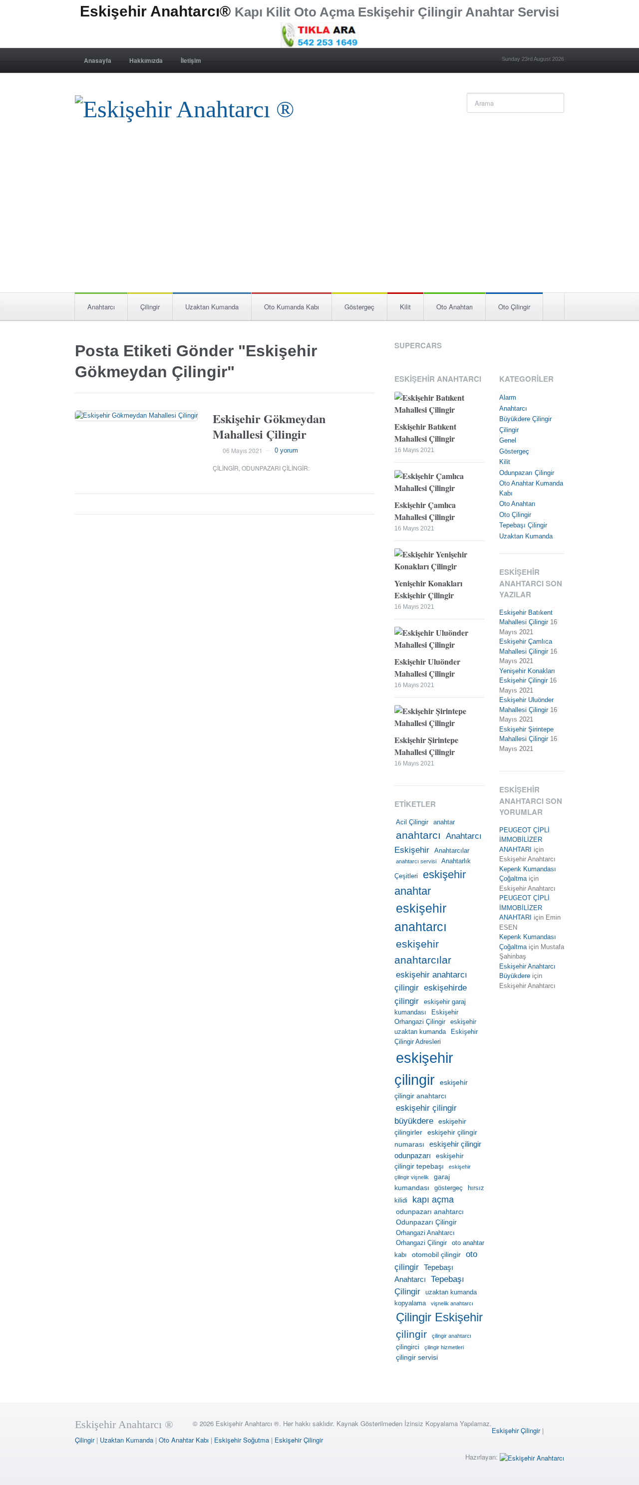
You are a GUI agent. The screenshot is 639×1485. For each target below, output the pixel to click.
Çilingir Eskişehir (439, 1317)
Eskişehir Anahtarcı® (155, 11)
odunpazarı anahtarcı (430, 1212)
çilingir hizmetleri (444, 1347)
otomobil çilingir (436, 1254)
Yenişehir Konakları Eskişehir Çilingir (428, 589)
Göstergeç (359, 306)
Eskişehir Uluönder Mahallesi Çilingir (427, 667)
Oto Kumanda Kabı (291, 306)
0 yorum (286, 450)
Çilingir (150, 306)
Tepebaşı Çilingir (523, 525)
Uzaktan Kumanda (212, 306)
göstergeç (448, 1188)
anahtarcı (418, 835)
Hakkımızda (146, 60)
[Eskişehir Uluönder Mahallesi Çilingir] (439, 640)
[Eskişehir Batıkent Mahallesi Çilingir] (439, 405)
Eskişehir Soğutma (241, 1440)
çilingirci (407, 1347)
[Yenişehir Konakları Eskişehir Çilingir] (439, 561)
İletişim (191, 60)
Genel (507, 440)
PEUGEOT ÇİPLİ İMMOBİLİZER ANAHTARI (524, 839)
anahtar (444, 822)
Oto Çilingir (514, 306)
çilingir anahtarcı (451, 1336)
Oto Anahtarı (454, 306)
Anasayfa (97, 60)
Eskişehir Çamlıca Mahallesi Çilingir (425, 510)
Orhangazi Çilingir (421, 1242)
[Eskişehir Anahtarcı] (532, 1457)
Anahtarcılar (451, 850)
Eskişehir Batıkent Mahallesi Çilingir (425, 432)
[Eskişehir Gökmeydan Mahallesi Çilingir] (136, 416)
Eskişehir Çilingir (516, 1430)
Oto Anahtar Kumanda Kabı (531, 488)
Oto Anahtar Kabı (184, 1440)
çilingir (411, 1334)
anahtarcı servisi (416, 861)
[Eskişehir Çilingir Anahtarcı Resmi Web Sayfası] (184, 106)
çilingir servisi (417, 1357)
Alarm (507, 397)
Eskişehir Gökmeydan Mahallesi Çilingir (269, 426)
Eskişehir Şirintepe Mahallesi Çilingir (426, 745)
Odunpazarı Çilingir (275, 468)
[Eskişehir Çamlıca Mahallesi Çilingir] (439, 483)
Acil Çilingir (412, 822)
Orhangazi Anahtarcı (425, 1233)
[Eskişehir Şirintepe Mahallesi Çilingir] (439, 718)
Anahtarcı (101, 306)
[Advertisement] (319, 217)
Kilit (405, 306)
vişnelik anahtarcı (452, 1303)
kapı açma (433, 1200)
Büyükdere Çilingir (525, 419)
